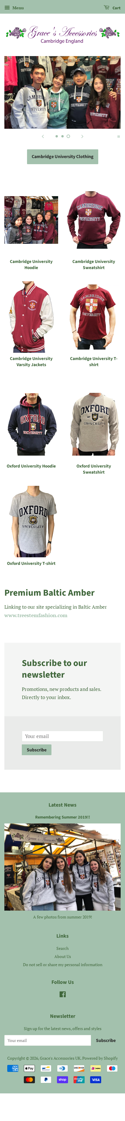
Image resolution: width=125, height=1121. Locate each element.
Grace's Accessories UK (60, 1058)
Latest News (62, 805)
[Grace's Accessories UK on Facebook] (62, 995)
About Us (62, 956)
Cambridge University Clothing (63, 156)
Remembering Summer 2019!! (62, 817)
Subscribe (37, 750)
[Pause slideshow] (118, 136)
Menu (17, 7)
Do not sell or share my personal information (62, 964)
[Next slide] (82, 136)
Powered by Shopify (100, 1058)
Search (62, 948)
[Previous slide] (42, 136)
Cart (116, 8)
